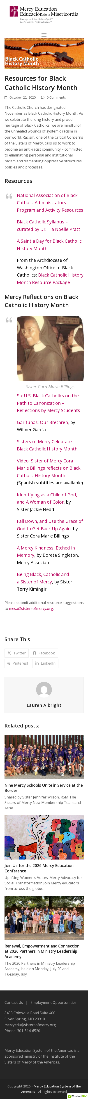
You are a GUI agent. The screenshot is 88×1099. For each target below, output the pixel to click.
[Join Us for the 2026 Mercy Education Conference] (44, 836)
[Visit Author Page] (44, 689)
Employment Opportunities (53, 1002)
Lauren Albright (44, 705)
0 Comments (56, 97)
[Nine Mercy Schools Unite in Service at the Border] (44, 756)
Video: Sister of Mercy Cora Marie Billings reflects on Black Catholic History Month (49, 468)
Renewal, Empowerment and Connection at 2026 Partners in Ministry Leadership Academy (42, 951)
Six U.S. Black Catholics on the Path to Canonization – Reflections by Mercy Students (48, 403)
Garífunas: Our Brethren (42, 422)
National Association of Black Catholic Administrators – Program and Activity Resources (50, 202)
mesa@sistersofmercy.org (31, 608)
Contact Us (14, 1002)
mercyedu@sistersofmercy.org (30, 1024)
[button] (44, 35)
